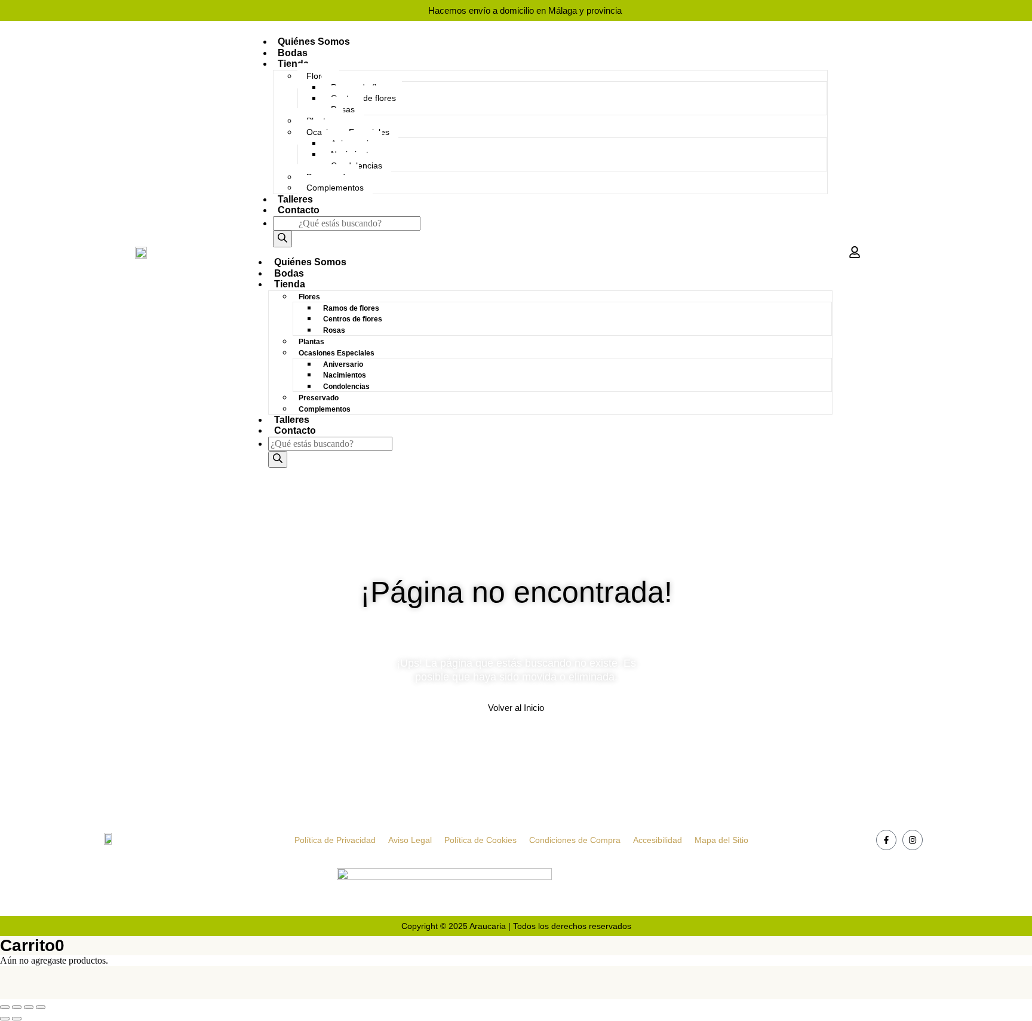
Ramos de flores (351, 308)
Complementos (335, 187)
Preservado (319, 398)
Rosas (334, 330)
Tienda (293, 64)
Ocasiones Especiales (336, 353)
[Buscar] (282, 239)
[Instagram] (912, 840)
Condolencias (346, 386)
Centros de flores (352, 319)
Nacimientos (344, 375)
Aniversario (343, 364)
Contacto (299, 210)
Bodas (293, 53)
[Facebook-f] (886, 840)
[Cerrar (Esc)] (40, 1007)
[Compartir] (28, 1007)
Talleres (295, 199)
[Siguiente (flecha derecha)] (17, 1018)
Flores (318, 76)
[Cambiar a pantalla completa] (17, 1007)
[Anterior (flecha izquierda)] (5, 1018)
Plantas (311, 342)
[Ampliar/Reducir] (5, 1007)
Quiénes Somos (314, 41)
